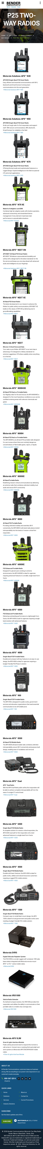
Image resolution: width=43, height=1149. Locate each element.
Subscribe (7, 1121)
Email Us (7, 1081)
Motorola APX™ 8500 (12, 738)
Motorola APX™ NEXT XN (14, 250)
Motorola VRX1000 (11, 995)
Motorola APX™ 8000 (12, 519)
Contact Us (24, 1096)
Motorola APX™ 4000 (12, 652)
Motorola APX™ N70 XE (13, 204)
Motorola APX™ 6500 (12, 824)
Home (4, 35)
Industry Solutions (9, 1104)
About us (24, 1092)
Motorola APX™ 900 (12, 695)
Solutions (13, 35)
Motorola (5, 38)
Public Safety (26, 35)
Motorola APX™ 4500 (12, 867)
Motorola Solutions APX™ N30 (16, 76)
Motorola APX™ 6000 (12, 610)
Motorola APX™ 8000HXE (14, 388)
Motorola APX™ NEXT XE (14, 297)
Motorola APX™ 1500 (12, 910)
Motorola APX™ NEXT (13, 343)
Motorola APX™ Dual (12, 781)
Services (6, 1100)
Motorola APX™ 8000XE (13, 476)
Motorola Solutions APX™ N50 (16, 119)
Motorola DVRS (10, 952)
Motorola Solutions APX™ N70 (16, 162)
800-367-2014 (10, 1078)
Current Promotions (27, 1100)
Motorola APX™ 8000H (13, 433)
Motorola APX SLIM (12, 1038)
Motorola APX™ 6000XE (13, 564)
